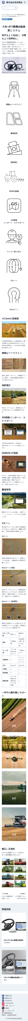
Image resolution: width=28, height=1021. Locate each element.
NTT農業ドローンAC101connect (20, 896)
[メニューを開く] (24, 2)
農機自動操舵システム (7, 19)
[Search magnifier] (15, 8)
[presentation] (14, 925)
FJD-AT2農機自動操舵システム (7, 896)
